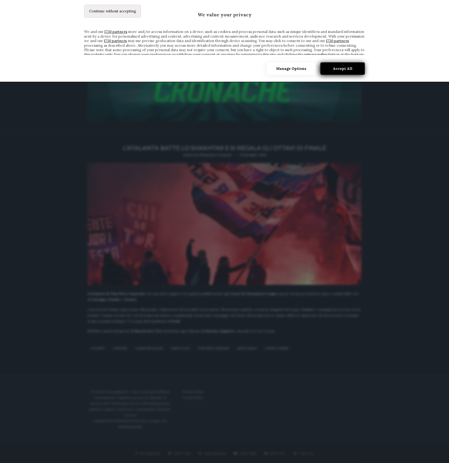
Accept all (342, 68)
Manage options (291, 68)
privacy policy (315, 54)
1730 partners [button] (115, 31)
